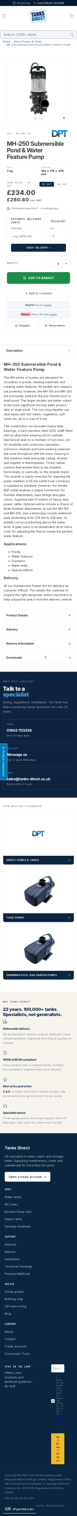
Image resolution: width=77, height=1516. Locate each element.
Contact (10, 1339)
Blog (8, 1313)
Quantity (12, 263)
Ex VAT (46, 184)
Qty (52, 228)
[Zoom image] (64, 118)
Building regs (14, 1299)
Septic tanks (13, 1219)
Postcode (16, 228)
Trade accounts (16, 1346)
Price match (57, 325)
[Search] (72, 35)
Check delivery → (38, 247)
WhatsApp (24, 3)
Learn (48, 305)
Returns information (20, 643)
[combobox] (38, 34)
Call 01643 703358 (50, 3)
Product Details (17, 615)
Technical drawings (18, 1266)
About (9, 1331)
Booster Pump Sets (18, 1211)
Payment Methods (17, 1273)
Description (14, 350)
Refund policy (55, 1505)
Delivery (12, 629)
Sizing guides (14, 1291)
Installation (12, 1259)
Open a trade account (27, 1176)
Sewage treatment (18, 1226)
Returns (10, 1251)
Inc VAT (62, 184)
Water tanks (13, 1197)
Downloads (26, 657)
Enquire (24, 325)
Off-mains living (16, 1306)
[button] (4, 16)
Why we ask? (58, 220)
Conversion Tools (17, 1353)
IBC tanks (11, 1204)
